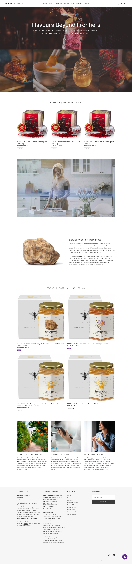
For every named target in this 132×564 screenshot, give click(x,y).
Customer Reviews (72, 502)
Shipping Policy (72, 507)
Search (69, 495)
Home (69, 498)
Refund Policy (71, 509)
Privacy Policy (71, 505)
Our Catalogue (71, 514)
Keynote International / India (108, 560)
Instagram (70, 500)
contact (26, 523)
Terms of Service (72, 512)
